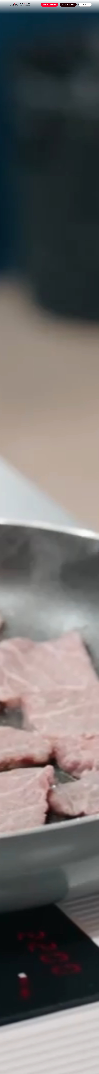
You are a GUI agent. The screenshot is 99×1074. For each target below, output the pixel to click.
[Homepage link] (20, 4)
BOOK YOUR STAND (49, 4)
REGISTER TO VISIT (68, 4)
